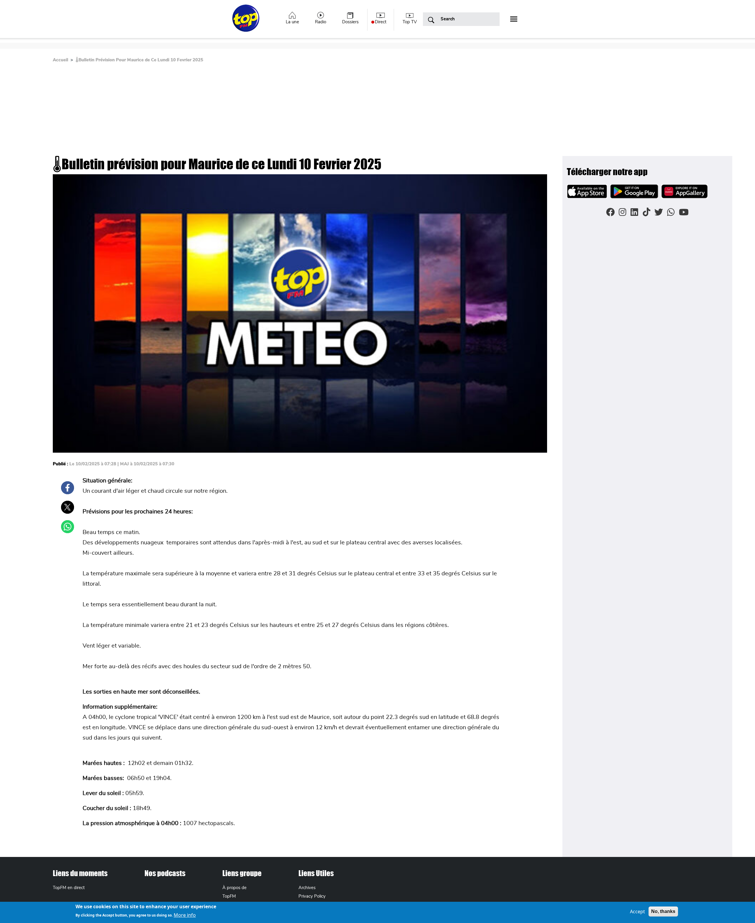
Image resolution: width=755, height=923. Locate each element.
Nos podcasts (165, 873)
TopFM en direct (69, 888)
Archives (307, 888)
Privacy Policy (312, 896)
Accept (637, 911)
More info (185, 914)
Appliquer (431, 20)
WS (67, 526)
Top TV (410, 22)
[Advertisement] (279, 111)
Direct (380, 22)
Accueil (60, 60)
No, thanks (663, 911)
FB (67, 487)
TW (67, 507)
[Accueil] (246, 21)
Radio (320, 22)
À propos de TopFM (234, 892)
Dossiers (350, 22)
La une (292, 22)
